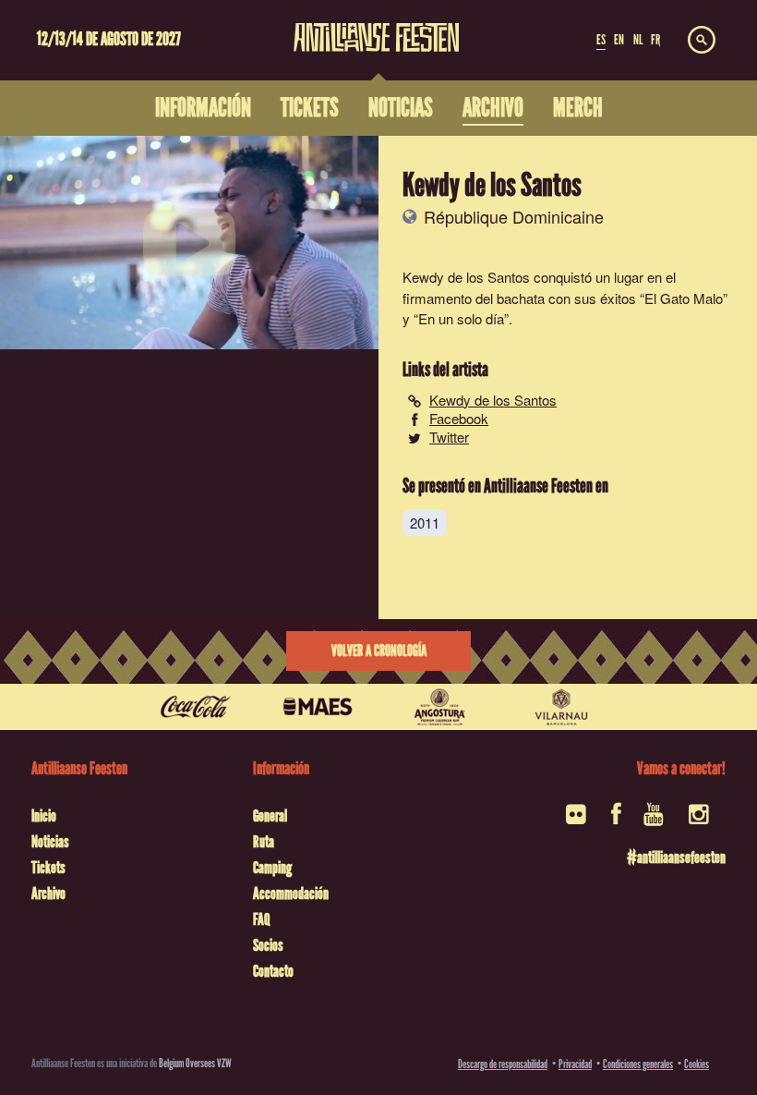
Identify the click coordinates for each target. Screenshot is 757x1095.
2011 (424, 522)
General (270, 816)
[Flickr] (577, 820)
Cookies (696, 1064)
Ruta (263, 842)
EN (619, 39)
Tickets (48, 868)
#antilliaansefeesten (676, 857)
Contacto (273, 971)
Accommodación (291, 893)
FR (655, 39)
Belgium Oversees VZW (195, 1063)
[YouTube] (655, 820)
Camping (272, 868)
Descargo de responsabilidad (502, 1064)
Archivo (48, 893)
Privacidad (575, 1064)
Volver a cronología (379, 651)
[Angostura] (439, 706)
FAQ (261, 919)
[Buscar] (701, 40)
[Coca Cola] (196, 706)
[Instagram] (700, 820)
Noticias (50, 842)
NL (638, 39)
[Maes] (317, 706)
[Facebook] (616, 820)
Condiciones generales (638, 1064)
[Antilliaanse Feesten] (376, 26)
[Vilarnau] (561, 706)
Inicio (43, 816)
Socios (268, 945)
